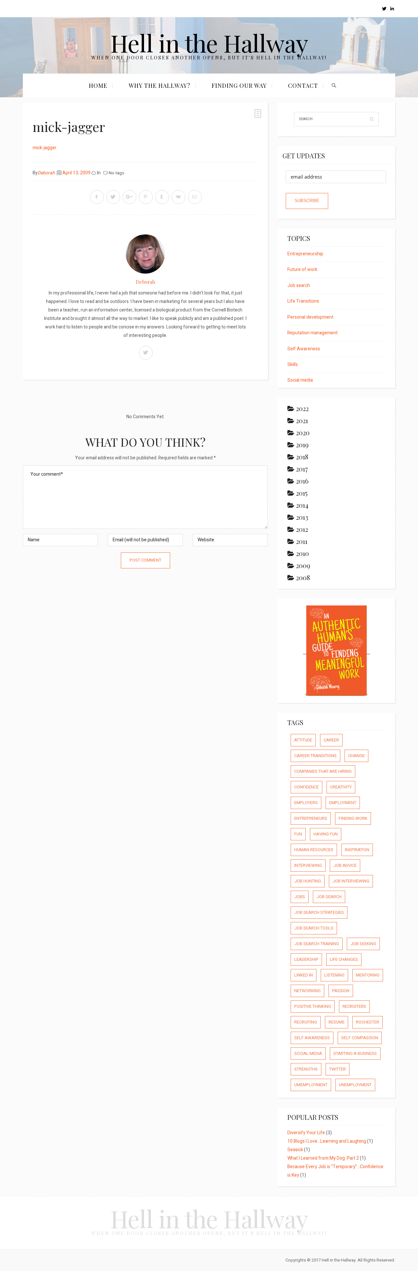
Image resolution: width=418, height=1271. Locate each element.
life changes (344, 959)
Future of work (302, 269)
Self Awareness (303, 348)
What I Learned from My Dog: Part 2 (323, 1158)
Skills (292, 364)
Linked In (303, 975)
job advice (345, 865)
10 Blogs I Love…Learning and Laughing (326, 1141)
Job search (298, 285)
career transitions (315, 756)
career (331, 740)
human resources (313, 850)
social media (308, 1053)
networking (307, 991)
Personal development (310, 317)
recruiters (354, 1006)
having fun (326, 834)
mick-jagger (44, 147)
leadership (306, 959)
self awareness (312, 1038)
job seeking (363, 944)
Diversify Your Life (306, 1132)
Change (356, 756)
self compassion (359, 1038)
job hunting (307, 881)
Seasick (295, 1149)
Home (98, 85)
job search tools (313, 928)
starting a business (355, 1053)
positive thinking (312, 1006)
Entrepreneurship (305, 253)
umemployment (311, 1085)
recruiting (305, 1022)
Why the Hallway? (159, 85)
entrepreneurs (310, 818)
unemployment (355, 1085)
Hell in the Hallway (209, 42)
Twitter (337, 1069)
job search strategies (319, 912)
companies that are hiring (323, 771)
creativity (341, 787)
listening (334, 975)
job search (329, 897)
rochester (367, 1022)
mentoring (367, 975)
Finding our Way (239, 85)
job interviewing (350, 881)
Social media (300, 380)
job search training (316, 944)
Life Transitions (303, 301)
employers (306, 803)
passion (340, 991)
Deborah (46, 172)
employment (342, 803)
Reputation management (312, 332)
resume (337, 1022)
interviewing (308, 865)
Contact (303, 85)
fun (298, 834)
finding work (353, 818)
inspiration (357, 850)
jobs (299, 897)
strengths (306, 1069)
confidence (306, 787)
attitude (303, 740)
